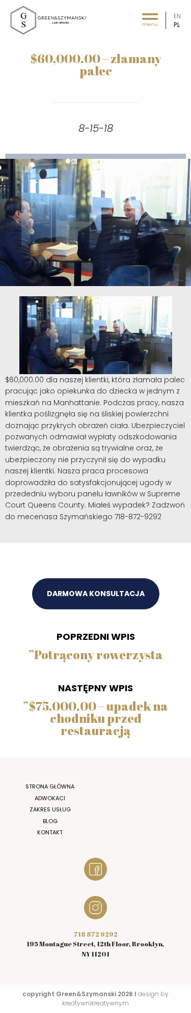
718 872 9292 (96, 934)
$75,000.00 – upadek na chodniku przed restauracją (98, 718)
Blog (50, 821)
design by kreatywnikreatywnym (115, 998)
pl (177, 24)
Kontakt (50, 832)
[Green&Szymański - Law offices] (48, 19)
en (177, 16)
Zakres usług (50, 809)
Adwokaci (50, 798)
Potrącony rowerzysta (98, 654)
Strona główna (49, 786)
